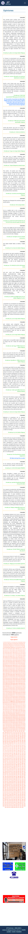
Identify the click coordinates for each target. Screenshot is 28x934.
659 (24, 699)
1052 (6, 737)
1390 (22, 776)
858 (7, 718)
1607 (16, 802)
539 (12, 688)
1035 (16, 735)
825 (21, 714)
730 (3, 706)
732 (7, 706)
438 (7, 679)
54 (16, 644)
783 (21, 710)
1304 (4, 767)
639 (15, 697)
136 (16, 651)
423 (5, 678)
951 (21, 726)
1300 (18, 766)
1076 (10, 740)
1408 (14, 778)
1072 (24, 738)
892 (16, 720)
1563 (16, 797)
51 (13, 644)
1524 (4, 793)
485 (15, 683)
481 (8, 683)
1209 (12, 755)
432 (20, 678)
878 (16, 719)
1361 (8, 773)
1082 (22, 740)
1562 (14, 797)
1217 (6, 757)
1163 (8, 750)
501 (18, 684)
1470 (6, 786)
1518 (14, 791)
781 (18, 710)
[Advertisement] (14, 914)
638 (13, 697)
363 (21, 671)
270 (7, 664)
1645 (6, 807)
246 (13, 661)
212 (3, 658)
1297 (12, 766)
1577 (22, 798)
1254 (14, 760)
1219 (10, 757)
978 (20, 728)
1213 (20, 755)
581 (12, 692)
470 (13, 682)
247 (15, 661)
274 (13, 664)
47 (8, 644)
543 (18, 688)
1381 (4, 776)
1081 (20, 740)
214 (7, 658)
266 (23, 662)
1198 (12, 754)
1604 (10, 802)
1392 (4, 777)
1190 (18, 753)
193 (18, 656)
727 (21, 705)
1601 (4, 802)
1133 (14, 746)
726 (20, 705)
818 (10, 714)
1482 (8, 787)
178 (16, 655)
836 (16, 715)
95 (20, 647)
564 (7, 691)
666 (13, 700)
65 (7, 646)
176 (13, 655)
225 (24, 658)
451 (5, 680)
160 (10, 653)
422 (3, 678)
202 (10, 657)
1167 (16, 750)
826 (23, 714)
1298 (14, 766)
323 (24, 668)
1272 (6, 763)
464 (3, 682)
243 (8, 661)
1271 (4, 763)
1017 (24, 732)
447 (21, 679)
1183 (4, 753)
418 (20, 677)
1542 (18, 794)
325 (5, 669)
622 (10, 696)
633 (5, 697)
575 (24, 691)
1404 (6, 778)
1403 (4, 778)
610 (13, 695)
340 (7, 670)
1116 (24, 744)
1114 (20, 744)
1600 (24, 800)
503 (21, 684)
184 (3, 656)
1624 (6, 804)
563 (5, 691)
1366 (18, 773)
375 (18, 673)
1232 (14, 758)
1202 (20, 754)
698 (20, 702)
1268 (20, 762)
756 (23, 707)
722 (13, 705)
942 (7, 726)
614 (20, 695)
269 (5, 664)
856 (3, 718)
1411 (20, 778)
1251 (8, 760)
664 (10, 700)
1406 (10, 778)
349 (21, 670)
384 (10, 674)
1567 (24, 797)
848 (13, 717)
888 (10, 720)
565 (8, 691)
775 (8, 710)
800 (3, 713)
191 (15, 656)
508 (7, 686)
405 (21, 675)
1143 (12, 748)
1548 (8, 795)
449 (24, 679)
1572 (12, 798)
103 (8, 648)
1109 (10, 744)
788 (7, 711)
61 (24, 644)
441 (12, 679)
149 (15, 652)
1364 (14, 773)
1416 (8, 780)
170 (3, 655)
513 (15, 686)
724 (16, 705)
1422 (20, 780)
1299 (16, 766)
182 (23, 655)
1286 (12, 764)
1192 (22, 753)
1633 (24, 804)
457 (15, 680)
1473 (12, 786)
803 (8, 713)
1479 (24, 786)
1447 (4, 784)
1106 (4, 744)
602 (23, 693)
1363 (12, 773)
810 (20, 713)
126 (23, 649)
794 (16, 711)
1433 (20, 781)
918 (13, 723)
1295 (8, 766)
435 (24, 678)
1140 (6, 748)
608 (10, 695)
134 (13, 651)
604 (3, 695)
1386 (14, 776)
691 (8, 702)
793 (15, 711)
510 (10, 686)
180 (20, 655)
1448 (6, 784)
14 (14, 642)
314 (10, 668)
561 (24, 689)
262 (16, 662)
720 (10, 705)
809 (18, 713)
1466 (20, 785)
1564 (18, 797)
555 (15, 689)
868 (23, 718)
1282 (4, 764)
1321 (16, 768)
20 (21, 642)
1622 (24, 803)
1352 (12, 772)
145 (8, 652)
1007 (4, 732)
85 (8, 647)
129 (5, 651)
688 (3, 702)
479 (5, 683)
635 (8, 697)
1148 (22, 748)
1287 (14, 764)
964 (20, 727)
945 (12, 726)
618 (3, 696)
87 (10, 647)
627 (18, 696)
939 (24, 724)
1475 (16, 786)
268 (3, 664)
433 (21, 678)
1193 (24, 753)
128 (3, 651)
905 (15, 722)
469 (12, 682)
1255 (16, 760)
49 (10, 644)
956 (7, 727)
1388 (18, 776)
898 (3, 722)
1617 (14, 803)
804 (10, 713)
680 (13, 701)
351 (24, 670)
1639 (14, 806)
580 (10, 692)
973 (12, 728)
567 (12, 691)
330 (13, 669)
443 (15, 679)
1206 (6, 755)
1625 (8, 804)
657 (21, 699)
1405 (8, 778)
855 (24, 717)
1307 (10, 767)
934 (16, 724)
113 (24, 648)
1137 (22, 746)
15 (15, 642)
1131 (10, 746)
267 (24, 662)
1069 (18, 738)
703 (5, 704)
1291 (22, 764)
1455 (20, 784)
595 (12, 693)
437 (5, 679)
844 (7, 717)
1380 (24, 775)
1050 (24, 736)
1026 (20, 733)
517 (21, 686)
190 (13, 656)
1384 (10, 776)
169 (24, 653)
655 (18, 699)
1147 (20, 748)
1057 (16, 737)
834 (13, 715)
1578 (24, 798)
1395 (10, 777)
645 (24, 697)
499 (15, 684)
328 (10, 669)
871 (5, 719)
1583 (12, 799)
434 (23, 678)
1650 (16, 807)
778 (13, 710)
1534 (24, 793)
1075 (8, 740)
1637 (10, 806)
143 (5, 652)
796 (20, 711)
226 (3, 660)
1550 (12, 795)
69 (11, 646)
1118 (6, 745)
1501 (24, 789)
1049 (22, 736)
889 (12, 720)
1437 (6, 782)
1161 (4, 750)
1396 (12, 777)
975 (15, 728)
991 (18, 729)
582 (13, 692)
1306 (8, 767)
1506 (12, 790)
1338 (6, 771)
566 (10, 691)
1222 (16, 757)
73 (16, 646)
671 (21, 700)
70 (13, 646)
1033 (12, 735)
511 (12, 686)
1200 (16, 754)
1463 (14, 785)
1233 (16, 758)
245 (12, 661)
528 (16, 687)
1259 (24, 760)
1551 (14, 795)
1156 (16, 749)
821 (15, 714)
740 (20, 706)
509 (8, 686)
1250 (6, 760)
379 (24, 673)
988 (13, 729)
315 (12, 668)
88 (11, 647)
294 (23, 665)
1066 (12, 738)
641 (18, 697)
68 (10, 646)
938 (23, 724)
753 (18, 707)
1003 (17, 731)
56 (18, 644)
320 (20, 668)
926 (3, 724)
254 (3, 662)
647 (5, 699)
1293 (4, 766)
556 (16, 689)
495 (8, 684)
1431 (16, 781)
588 (23, 692)
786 (3, 711)
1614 (8, 803)
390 (20, 674)
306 (20, 666)
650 (10, 699)
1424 (24, 780)
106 (13, 648)
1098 (10, 742)
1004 (19, 731)
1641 (18, 806)
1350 (8, 772)
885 (5, 720)
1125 (20, 745)
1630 (18, 804)
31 (11, 643)
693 (12, 702)
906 (16, 722)
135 (15, 651)
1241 (10, 759)
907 (18, 722)
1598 (20, 800)
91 (15, 647)
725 (18, 705)
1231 (12, 758)
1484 (12, 787)
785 (24, 710)
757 (24, 707)
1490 (24, 787)
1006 (23, 731)
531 (21, 687)
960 (13, 727)
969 (5, 728)
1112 (16, 744)
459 (18, 680)
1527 (10, 793)
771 (24, 709)
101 (5, 648)
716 (3, 705)
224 (23, 658)
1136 (20, 746)
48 (9, 644)
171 (5, 655)
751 (15, 707)
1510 (20, 790)
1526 (8, 793)
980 (23, 728)
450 (3, 680)
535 (5, 688)
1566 (22, 797)
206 (16, 657)
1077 (12, 740)
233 (15, 660)
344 (13, 670)
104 (10, 648)
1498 (18, 789)
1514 (6, 791)
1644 (24, 806)
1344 (18, 771)
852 (20, 717)
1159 (22, 749)
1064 (8, 738)
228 (7, 660)
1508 (16, 790)
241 (5, 661)
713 (21, 704)
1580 (6, 799)
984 (7, 729)
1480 (4, 787)
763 (12, 709)
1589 (24, 799)
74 (17, 646)
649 (8, 699)
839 (21, 715)
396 (7, 675)
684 (20, 701)
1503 (6, 790)
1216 (4, 757)
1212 (18, 755)
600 (20, 693)
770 (23, 709)
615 (21, 695)
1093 (22, 741)
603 (24, 693)
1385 (12, 776)
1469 (4, 786)
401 (15, 675)
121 (15, 649)
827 (24, 714)
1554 (20, 795)
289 (15, 665)
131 (8, 651)
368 (7, 673)
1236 (22, 758)
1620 (20, 803)
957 (8, 727)
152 (20, 652)
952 (23, 726)
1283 (6, 764)
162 (13, 653)
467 (8, 682)
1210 (14, 755)
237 (21, 660)
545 (21, 688)
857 (5, 718)
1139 (4, 748)
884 (3, 720)
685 (21, 701)
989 (15, 729)
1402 (24, 777)
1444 (20, 782)
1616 (12, 803)
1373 (10, 775)
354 (7, 671)
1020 (8, 733)
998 (7, 731)
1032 (10, 735)
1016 (22, 732)
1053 (8, 737)
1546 (4, 795)
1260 (4, 762)
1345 (20, 771)
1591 (6, 800)
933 (15, 724)
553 (12, 689)
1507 (14, 790)
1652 (20, 807)
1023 (14, 733)
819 (12, 714)
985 (8, 729)
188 (10, 656)
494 (7, 684)
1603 (8, 802)
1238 (4, 759)
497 (12, 684)
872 (7, 719)
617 (24, 695)
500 (16, 684)
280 (23, 664)
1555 (22, 795)
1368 (22, 773)
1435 (24, 781)
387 (15, 674)
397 (8, 675)
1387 (16, 776)
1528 (12, 793)
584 (16, 692)
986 (10, 729)
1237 (24, 758)
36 (17, 643)
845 (8, 717)
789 (8, 711)
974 (13, 728)
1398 (16, 777)
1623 (4, 804)
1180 (20, 751)
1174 (8, 751)
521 (5, 687)
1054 (10, 737)
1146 (18, 748)
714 (23, 704)
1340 (10, 771)
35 (16, 643)
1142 (10, 748)
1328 (8, 769)
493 (5, 684)
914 (7, 723)
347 (18, 670)
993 (21, 729)
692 (10, 702)
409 (5, 677)
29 (9, 643)
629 (21, 696)
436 (3, 679)
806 (13, 713)
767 (18, 709)
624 (13, 696)
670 (20, 700)
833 (12, 715)
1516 (10, 791)
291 (18, 665)
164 (16, 653)
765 (15, 709)
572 (20, 691)
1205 (4, 755)
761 (8, 709)
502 (20, 684)
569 (15, 691)
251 (21, 661)
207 (18, 657)
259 (12, 662)
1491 (4, 789)
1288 (16, 764)
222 (20, 658)
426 (10, 678)
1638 (12, 806)
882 (23, 719)
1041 (6, 736)
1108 (8, 744)
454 (10, 680)
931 (12, 724)
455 (12, 680)
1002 (15, 731)
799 (24, 711)
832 (10, 715)
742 (23, 706)
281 (24, 664)
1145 (16, 748)
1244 (16, 759)
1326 (4, 769)
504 (23, 684)
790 (10, 711)
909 (21, 722)
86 (9, 647)
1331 (14, 769)
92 (16, 647)
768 (20, 709)
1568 (4, 798)
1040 (4, 736)
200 (7, 657)
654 (16, 699)
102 (7, 648)
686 (23, 701)
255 (5, 662)
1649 (14, 807)
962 (16, 727)
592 (7, 693)
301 (12, 666)
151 (18, 652)
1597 (18, 800)
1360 (6, 773)
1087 (10, 741)
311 (5, 668)
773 (5, 710)
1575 (18, 798)
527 (15, 687)
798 (23, 711)
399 (12, 675)
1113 (18, 744)
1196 (8, 754)
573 (21, 691)
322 (23, 668)
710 (16, 704)
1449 (8, 784)
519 (24, 686)
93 (17, 647)
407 (24, 675)
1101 (16, 742)
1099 (12, 742)
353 (5, 671)
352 (3, 671)
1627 (12, 804)
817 (8, 714)
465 (5, 682)
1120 (10, 745)
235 (18, 660)
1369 (24, 773)
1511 (22, 790)
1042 (8, 736)
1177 (14, 751)
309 (24, 666)
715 (24, 704)
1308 (12, 767)
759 (5, 709)
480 (7, 683)
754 (20, 707)
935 (18, 724)
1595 (14, 800)
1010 (10, 732)
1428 (10, 781)
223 (21, 658)
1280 (22, 763)
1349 (6, 772)
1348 (4, 772)
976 (16, 728)
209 (21, 657)
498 (13, 684)
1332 (16, 769)
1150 (4, 749)
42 (24, 643)
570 (16, 691)
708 (13, 704)
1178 (16, 751)
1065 (10, 738)
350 (23, 670)
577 (5, 692)
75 (18, 646)
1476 (18, 786)
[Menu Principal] (25, 3)
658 (23, 699)
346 (16, 670)
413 (12, 677)
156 (3, 653)
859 (8, 718)
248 (16, 661)
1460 (8, 785)
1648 (12, 807)
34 (15, 643)
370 (10, 673)
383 (8, 674)
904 (13, 722)
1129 (6, 746)
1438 (8, 782)
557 (18, 689)
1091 (18, 741)
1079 (16, 740)
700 (23, 702)
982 (3, 729)
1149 (24, 748)
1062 (4, 738)
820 (13, 714)
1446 (24, 782)
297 (5, 666)
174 (10, 655)
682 (16, 701)
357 (12, 671)
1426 (6, 781)
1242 (12, 759)
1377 (18, 775)
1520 (18, 791)
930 (10, 724)
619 (5, 696)
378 (23, 673)
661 (5, 700)
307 (21, 666)
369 (8, 673)
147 (12, 652)
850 (16, 717)
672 (23, 700)
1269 (22, 762)
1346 (22, 771)
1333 (18, 769)
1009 (8, 732)
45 (6, 644)
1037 (20, 735)
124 (20, 649)
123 (18, 649)
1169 (20, 750)
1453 (16, 784)
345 (15, 670)
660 (3, 700)
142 (3, 652)
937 (21, 724)
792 (13, 711)
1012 (14, 732)
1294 (6, 766)
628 (20, 696)
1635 (6, 806)
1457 (24, 784)
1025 (18, 733)
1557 (4, 797)
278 (20, 664)
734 (10, 706)
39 (21, 643)
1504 (8, 790)
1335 (22, 769)
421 (24, 677)
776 (10, 710)
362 (20, 671)
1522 (22, 791)
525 (12, 687)
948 (16, 726)
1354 (16, 772)
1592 (8, 800)
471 (15, 682)
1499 (20, 789)
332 (16, 669)
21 (22, 642)
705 (8, 704)
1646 (8, 807)
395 (5, 675)
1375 (14, 775)
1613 (6, 803)
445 (18, 679)
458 (16, 680)
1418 (12, 780)
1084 (4, 741)
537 (8, 688)
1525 (6, 793)
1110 (12, 744)
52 (14, 644)
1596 (16, 800)
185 (5, 656)
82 (4, 647)
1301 (20, 766)
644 (23, 697)
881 (21, 719)
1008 (6, 732)
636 (10, 697)
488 (20, 683)
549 (5, 689)
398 (10, 675)
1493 (8, 789)
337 (24, 669)
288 (13, 665)
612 (16, 695)
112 (23, 648)
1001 (13, 731)
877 (15, 719)
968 (3, 728)
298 (7, 666)
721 (12, 705)
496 (10, 684)
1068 (16, 738)
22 (23, 642)
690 (7, 702)
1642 (20, 806)
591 (5, 693)
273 (12, 664)
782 (20, 710)
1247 (22, 759)
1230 (10, 758)
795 (18, 711)
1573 (14, 798)
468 (10, 682)
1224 (20, 757)
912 (3, 723)
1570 (8, 798)
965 (21, 727)
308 (23, 666)
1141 (8, 748)
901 (8, 722)
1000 (11, 731)
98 (23, 647)
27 (7, 643)
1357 (22, 772)
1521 (20, 791)
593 (8, 693)
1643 (22, 806)
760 (7, 709)
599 (18, 693)
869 (24, 718)
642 (20, 697)
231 (12, 660)
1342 (14, 771)
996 (4, 731)
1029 (4, 735)
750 (13, 707)
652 (13, 699)
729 (24, 705)
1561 (12, 797)
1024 (16, 733)
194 (20, 656)
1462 (12, 785)
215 (8, 658)
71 (14, 646)
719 (8, 705)
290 (16, 665)
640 (16, 697)
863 (15, 718)
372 (13, 673)
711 (18, 704)
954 (3, 727)
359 (15, 671)
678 (10, 701)
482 (10, 683)
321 (21, 668)
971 (8, 728)
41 (23, 643)
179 (18, 655)
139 (21, 651)
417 (18, 677)
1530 (16, 793)
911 (24, 722)
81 (3, 647)
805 (12, 713)
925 (24, 723)
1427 (8, 781)
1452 (14, 784)
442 (13, 679)
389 (18, 674)
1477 (20, 786)
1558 (6, 797)
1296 (10, 766)
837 (18, 715)
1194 (4, 754)
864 (16, 718)
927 (5, 724)
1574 (16, 798)
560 (23, 689)
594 (10, 693)
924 (23, 723)
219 (15, 658)
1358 (24, 772)
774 (7, 710)
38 (20, 643)
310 (3, 668)
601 (21, 693)
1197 (10, 754)
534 (3, 688)
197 (24, 656)
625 (15, 696)
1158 (20, 749)
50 (11, 644)
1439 (10, 782)
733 (8, 706)
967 (24, 727)
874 (10, 719)
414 (13, 677)
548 (3, 689)
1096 (6, 742)
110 (20, 648)
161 (12, 653)
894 (20, 720)
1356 (20, 772)
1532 (20, 793)
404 (20, 675)
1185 (8, 753)
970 (7, 728)
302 (13, 666)
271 (8, 664)
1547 (6, 795)
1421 (18, 780)
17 (17, 642)
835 (15, 715)
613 (18, 695)
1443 (18, 782)
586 (20, 692)
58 (21, 644)
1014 (18, 732)
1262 (8, 762)
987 (12, 729)
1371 (6, 775)
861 (12, 718)
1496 (14, 789)
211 (24, 657)
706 (10, 704)
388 (16, 674)
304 (16, 666)
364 (23, 671)
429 (15, 678)
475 (21, 682)
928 (7, 724)
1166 (14, 750)
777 (12, 710)
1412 (22, 778)
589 (24, 692)
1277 (16, 763)
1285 (10, 764)
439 (8, 679)
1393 (6, 777)
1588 (22, 799)
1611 (24, 802)
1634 (4, 806)
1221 (14, 757)
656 (20, 699)
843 (5, 717)
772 (3, 710)
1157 (18, 749)
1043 (10, 736)
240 (3, 661)
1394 (8, 777)
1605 (12, 802)
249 (18, 661)
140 (23, 651)
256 (7, 662)
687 (24, 701)
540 (13, 688)
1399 (18, 777)
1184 (6, 753)
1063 (6, 738)
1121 (12, 745)
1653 (22, 807)
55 (17, 644)
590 (3, 693)
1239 (6, 759)
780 (16, 710)
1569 (6, 798)
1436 (4, 782)
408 (3, 677)
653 (15, 699)
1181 (22, 751)
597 (15, 693)
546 (23, 688)
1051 (4, 737)
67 (9, 646)
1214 (22, 755)
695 (15, 702)
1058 (18, 737)
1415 (6, 780)
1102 (18, 742)
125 (21, 649)
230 (10, 660)
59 (22, 644)
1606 (14, 802)
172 (7, 655)
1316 (6, 768)
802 (7, 713)
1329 (10, 769)
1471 (8, 786)
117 (8, 649)
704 (7, 704)
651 (12, 699)
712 (20, 704)
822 (16, 714)
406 (23, 675)
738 (16, 706)
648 (7, 699)
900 (7, 722)
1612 (4, 803)
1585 (16, 799)
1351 (10, 772)
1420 (16, 780)
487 (18, 683)
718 (7, 705)
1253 (12, 760)
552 (10, 689)
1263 (10, 762)
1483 (10, 787)
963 (18, 727)
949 (18, 726)
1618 (16, 803)
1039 (24, 735)
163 (15, 653)
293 (21, 665)
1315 (4, 768)
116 (7, 649)
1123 (16, 745)
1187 (12, 753)
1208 (10, 755)
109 (18, 648)
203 (12, 657)
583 (15, 692)
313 (8, 668)
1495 (12, 789)
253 (24, 661)
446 (20, 679)
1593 (10, 800)
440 (10, 679)
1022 (12, 733)
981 (24, 728)
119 (12, 649)
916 (10, 723)
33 (14, 643)
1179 (18, 751)
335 (21, 669)
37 (18, 643)
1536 (6, 794)
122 (16, 649)
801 (5, 713)
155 (24, 652)
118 (10, 649)
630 (23, 696)
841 (24, 715)
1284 (8, 764)
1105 (24, 742)
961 (15, 727)
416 (16, 677)
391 (21, 674)
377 (21, 673)
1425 (4, 781)
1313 (22, 767)
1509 (18, 790)
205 (15, 657)
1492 (6, 789)
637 (12, 697)
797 (21, 711)
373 (15, 673)
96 (21, 647)
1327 (6, 769)
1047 (18, 736)
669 (18, 700)
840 (23, 715)
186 (7, 656)
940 (3, 726)
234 (16, 660)
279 (21, 664)
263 (18, 662)
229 (8, 660)
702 (3, 704)
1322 (18, 768)
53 (15, 644)
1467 (22, 785)
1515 (8, 791)
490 (23, 683)
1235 (20, 758)
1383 (8, 776)
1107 (6, 744)
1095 (4, 742)
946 (13, 726)
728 (23, 705)
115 (5, 649)
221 (18, 658)
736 (13, 706)
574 (23, 691)
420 (23, 677)
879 (18, 719)
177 (15, 655)
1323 (20, 768)
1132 (12, 746)
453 (8, 680)
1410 (18, 778)
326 (7, 669)
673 (24, 700)
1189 (16, 753)
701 (24, 702)
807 (15, 713)
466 (7, 682)
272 (10, 664)
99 (24, 647)
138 (20, 651)
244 (10, 661)
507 (5, 686)
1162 (6, 750)
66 (8, 646)
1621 (22, 803)
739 (18, 706)
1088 (12, 741)
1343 (16, 771)
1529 (14, 793)
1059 (20, 737)
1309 (14, 767)
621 (8, 696)
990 (16, 729)
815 (5, 714)
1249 (4, 760)
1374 (12, 775)
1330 (12, 769)
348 (20, 670)
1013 (16, 732)
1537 (8, 794)
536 (7, 688)
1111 (14, 744)
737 (15, 706)
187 (8, 656)
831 (8, 715)
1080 (18, 740)
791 (12, 711)
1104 (22, 742)
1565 (20, 797)
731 (5, 706)
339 (5, 670)
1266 (16, 762)
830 (7, 715)
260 (13, 662)
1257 (20, 760)
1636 (8, 806)
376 (20, 673)
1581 (8, 799)
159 (8, 653)
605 (5, 695)
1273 (8, 763)
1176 (12, 751)
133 (12, 651)
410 (7, 677)
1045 (14, 736)
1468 (24, 785)
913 (5, 723)
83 (6, 647)
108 (16, 648)
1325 (24, 768)
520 (3, 687)
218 (13, 658)
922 (20, 723)
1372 (8, 775)
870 (3, 719)
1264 (12, 762)
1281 (24, 763)
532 (23, 687)
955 (5, 727)
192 (16, 656)
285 (8, 665)
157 (5, 653)
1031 (8, 735)
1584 (14, 799)
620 (7, 696)
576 (3, 692)
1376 (16, 775)
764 (13, 709)
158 (7, 653)
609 (12, 695)
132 (10, 651)
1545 (24, 794)
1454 (18, 784)
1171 (24, 750)
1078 (14, 740)
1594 (12, 800)
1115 (22, 744)
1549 (10, 795)
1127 (24, 745)
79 (23, 646)
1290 (20, 764)
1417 (10, 780)
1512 (24, 790)
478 (3, 683)
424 (7, 678)
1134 (16, 746)
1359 (4, 773)
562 (3, 691)
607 (8, 695)
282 (3, 665)
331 (15, 669)
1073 (4, 740)
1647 (10, 807)
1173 (6, 751)
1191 (20, 753)
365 (24, 671)
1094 (24, 741)
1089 (14, 741)
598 (16, 693)
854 (23, 717)
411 (8, 677)
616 (23, 695)
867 (21, 718)
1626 (10, 804)
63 (4, 646)
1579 (4, 799)
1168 (18, 750)
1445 (22, 782)
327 (8, 669)
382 (7, 674)
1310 (16, 767)
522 (7, 687)
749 (12, 707)
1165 (12, 750)
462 (23, 680)
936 (20, 724)
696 (16, 702)
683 (18, 701)
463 (24, 680)
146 (10, 652)
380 (3, 674)
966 (23, 727)
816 (7, 714)
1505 (10, 790)
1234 (18, 758)
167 (21, 653)
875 (12, 719)
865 (18, 718)
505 (24, 684)
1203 (22, 754)
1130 (8, 746)
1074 (6, 740)
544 (20, 688)
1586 (18, 799)
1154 (12, 749)
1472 (10, 786)
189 (12, 656)
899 (5, 722)
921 (18, 723)
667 (15, 700)
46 (7, 644)
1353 (14, 772)
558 (20, 689)
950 (20, 726)
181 (21, 655)
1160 (24, 749)
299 (8, 666)
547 (24, 688)
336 (23, 669)
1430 (14, 781)
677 (8, 701)
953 (24, 726)
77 (21, 646)
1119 (8, 745)
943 (8, 726)
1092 (20, 741)
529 (18, 687)
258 (10, 662)
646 (3, 699)
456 (13, 680)
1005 (22, 731)
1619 (18, 803)
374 (16, 673)
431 (18, 678)
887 (8, 720)
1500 (22, 789)
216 (10, 658)
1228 (6, 758)
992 (20, 729)
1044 (12, 736)
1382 (6, 776)
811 (21, 713)
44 (4, 644)
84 (7, 647)
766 (16, 709)
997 (6, 731)
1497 (16, 789)
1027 (22, 733)
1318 (10, 768)
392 (23, 674)
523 (8, 687)
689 (5, 702)
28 (8, 643)
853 (21, 717)
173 (8, 655)
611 (15, 695)
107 (15, 648)
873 (8, 719)
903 (12, 722)
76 (20, 646)
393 (24, 674)
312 (7, 668)
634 (7, 697)
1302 (22, 766)
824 (20, 714)
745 (5, 707)
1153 (10, 749)
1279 (20, 763)
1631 (20, 804)
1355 (18, 772)
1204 (24, 754)
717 (5, 705)
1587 (20, 799)
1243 (14, 759)
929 (8, 724)
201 (8, 657)
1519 (16, 791)
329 (12, 669)
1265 (14, 762)
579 (8, 692)
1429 (12, 781)
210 (23, 657)
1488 (20, 787)
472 (16, 682)
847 (12, 717)
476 (23, 682)
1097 (8, 742)
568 (13, 691)
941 (5, 726)
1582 (10, 799)
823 (18, 714)
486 (16, 683)
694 (13, 702)
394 (3, 675)
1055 (12, 737)
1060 (22, 737)
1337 (4, 771)
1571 (10, 798)
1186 (10, 753)
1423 (22, 780)
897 (24, 720)
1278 (18, 763)
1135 (18, 746)
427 (12, 678)
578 (7, 692)
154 (23, 652)
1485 (14, 787)
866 (20, 718)
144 (7, 652)
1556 (24, 795)
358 (13, 671)
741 (21, 706)
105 (12, 648)
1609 (20, 802)
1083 (24, 740)
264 (20, 662)
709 (15, 704)
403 (18, 675)
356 (10, 671)
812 (23, 713)
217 (12, 658)
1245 (18, 759)
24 (3, 643)
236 (20, 660)
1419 (14, 780)
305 (18, 666)
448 (23, 679)
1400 (20, 777)
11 (10, 642)
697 (18, 702)
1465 (18, 785)
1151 (6, 749)
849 (15, 717)
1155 (14, 749)
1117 (4, 745)
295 (24, 665)
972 (10, 728)
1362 (10, 773)
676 (7, 701)
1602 (6, 802)
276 (16, 664)
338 (3, 670)
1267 (18, 762)
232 (13, 660)
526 (13, 687)
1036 (18, 735)
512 (13, 686)
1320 (14, 768)
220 (16, 658)
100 (3, 648)
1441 (14, 782)
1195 (6, 754)
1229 (8, 758)
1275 (12, 763)
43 (3, 644)
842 (3, 717)
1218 (8, 757)
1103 (20, 742)
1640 (16, 806)
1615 (10, 803)
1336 (24, 769)
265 (21, 662)
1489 (22, 787)
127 (24, 649)
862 (13, 718)
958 (10, 727)
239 (24, 660)
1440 (12, 782)
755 (21, 707)
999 (9, 731)
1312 (20, 767)
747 (8, 707)
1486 (16, 787)
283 (5, 665)
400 (13, 675)
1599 (22, 800)
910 (23, 722)
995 (24, 729)
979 (21, 728)
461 (21, 680)
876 (13, 719)
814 (3, 714)
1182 (24, 751)
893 (18, 720)
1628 (14, 804)
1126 (22, 745)
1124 (18, 745)
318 (16, 668)
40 (22, 643)
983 (5, 729)
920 (16, 723)
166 (20, 653)
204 (13, 657)
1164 (10, 750)
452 (7, 680)
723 (15, 705)
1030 (6, 735)
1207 (8, 755)
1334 (20, 769)
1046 (16, 736)
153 (21, 652)
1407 (12, 778)
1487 (18, 787)
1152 (8, 749)
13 (13, 642)
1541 (16, 794)
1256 (18, 760)
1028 (24, 733)
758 (3, 709)
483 (12, 683)
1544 (22, 794)
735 (12, 706)
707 (12, 704)
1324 (22, 768)
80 (24, 646)
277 (18, 664)
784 (23, 710)
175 (12, 655)
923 (21, 723)
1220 (12, 757)
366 (3, 673)
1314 (24, 767)
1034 (14, 735)
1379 (22, 775)
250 (20, 661)
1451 (12, 784)
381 (5, 674)
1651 (18, 807)
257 (8, 662)
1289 (18, 764)
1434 (22, 781)
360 (16, 671)
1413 (24, 778)
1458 (4, 785)
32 (13, 643)
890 (13, 720)
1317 (8, 768)
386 (13, 674)
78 (22, 646)
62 (3, 646)
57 (20, 644)
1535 (4, 794)
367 (5, 673)
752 (16, 707)
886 (7, 720)
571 (18, 691)
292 (20, 665)
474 (20, 682)
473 (18, 682)
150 (16, 652)
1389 (20, 776)
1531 (18, 793)
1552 (16, 795)
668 (16, 700)
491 (24, 683)
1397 (14, 777)
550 (7, 689)
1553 (18, 795)
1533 (22, 793)
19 (20, 642)
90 (14, 647)
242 (7, 661)
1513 (4, 791)
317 (15, 668)
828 (3, 715)
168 (23, 653)
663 (8, 700)
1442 (16, 782)
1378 (20, 775)
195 (21, 656)
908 (20, 722)
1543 (20, 794)
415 (15, 677)
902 (10, 722)
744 (3, 707)
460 (20, 680)
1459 (6, 785)
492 (3, 684)
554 (13, 689)
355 (8, 671)
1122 (14, 745)
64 (6, 646)
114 (3, 649)
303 (15, 666)
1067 (14, 738)
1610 (22, 802)
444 (16, 679)
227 (5, 660)
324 (3, 669)
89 (13, 647)
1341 (12, 771)
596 (13, 693)
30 (10, 643)
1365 (16, 773)
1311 (18, 767)
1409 (16, 778)
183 (24, 655)
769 (21, 709)
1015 (20, 732)
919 (15, 723)
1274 (10, 763)
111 (21, 648)
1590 (4, 800)
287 (12, 665)
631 (24, 696)
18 (19, 642)
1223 (18, 757)
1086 (8, 741)
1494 (10, 789)
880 (20, 719)
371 (12, 673)
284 (7, 665)
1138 (24, 746)
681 (15, 701)
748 (10, 707)
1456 (22, 784)
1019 (6, 733)
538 (10, 688)
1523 (24, 791)
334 (20, 669)
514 (16, 686)
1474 (14, 786)
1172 (4, 751)
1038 (22, 735)
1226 (24, 757)
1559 (8, 797)
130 (7, 651)
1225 (22, 757)
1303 (24, 766)
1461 (10, 785)
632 (3, 697)
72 (15, 646)
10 (9, 642)
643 (21, 697)
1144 (14, 748)
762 (10, 709)
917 (12, 723)
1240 (8, 759)
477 (24, 682)
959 (12, 727)
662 (7, 700)
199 (5, 657)
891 (15, 720)
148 (13, 652)
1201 (18, 754)
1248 (24, 759)
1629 (16, 804)
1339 (8, 771)
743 (24, 706)
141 (24, 651)
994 (23, 729)
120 (13, 649)
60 (23, 644)
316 (13, 668)
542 (16, 688)
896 (23, 720)
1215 (24, 755)
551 (8, 689)
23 (24, 642)
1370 (4, 775)
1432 (18, 781)
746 (7, 707)
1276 (14, 763)
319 (18, 668)
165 (18, 653)
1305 (6, 767)
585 (18, 692)
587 (21, 692)
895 (21, 720)
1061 (24, 737)
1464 (16, 785)
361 (18, 671)
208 (20, 657)
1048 (20, 736)
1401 (22, 777)
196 (23, 656)
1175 (10, 751)
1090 (16, 741)
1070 (20, 738)
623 (12, 696)
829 (5, 715)
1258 (22, 760)
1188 (14, 753)
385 (12, 674)
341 (8, 670)
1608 (18, 802)
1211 (16, 755)
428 (13, 678)
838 (20, 715)
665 (12, 700)
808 (16, 713)
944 (10, 726)
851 (18, 717)
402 (16, 675)
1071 (22, 738)
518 (23, 686)
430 (16, 678)
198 (3, 657)
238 (23, 660)
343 (12, 670)
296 (3, 666)
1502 (4, 790)
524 (10, 687)
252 (23, 661)
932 (13, 724)
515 (18, 686)
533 (24, 687)
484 (13, 683)
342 (10, 670)
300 (10, 666)
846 (10, 717)
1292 (24, 764)
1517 (12, 791)
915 (8, 723)
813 (24, 713)
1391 (24, 776)
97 (22, 647)
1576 (20, 798)
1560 (10, 797)
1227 (4, 758)
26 (6, 643)
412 (10, 677)
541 (15, 688)
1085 (6, 741)
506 (3, 686)
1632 (22, 804)
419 (21, 677)
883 (24, 719)
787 (5, 711)
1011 (12, 732)
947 (15, 726)
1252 (10, 760)
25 (4, 643)
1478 (22, 786)
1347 (24, 771)
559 (21, 689)
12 (12, 642)
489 (21, 683)
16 (16, 642)
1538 (10, 794)
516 (20, 686)
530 (20, 687)
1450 (10, 784)
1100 (14, 742)
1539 (12, 794)
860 (10, 718)
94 (18, 647)
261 (15, 662)
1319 (12, 768)
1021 (10, 733)
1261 (6, 762)
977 (18, 728)
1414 (4, 780)
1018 (4, 733)
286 (10, 665)
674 (3, 701)
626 (16, 696)
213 (5, 658)
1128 (4, 746)
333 (18, 669)
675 (5, 701)
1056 (14, 737)
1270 (24, 762)
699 (21, 702)
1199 (14, 754)
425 (8, 678)
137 (18, 651)
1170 (22, 750)
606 (7, 695)
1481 (6, 787)
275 (15, 664)
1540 (14, 794)
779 (15, 710)
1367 (20, 773)
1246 (20, 759)
